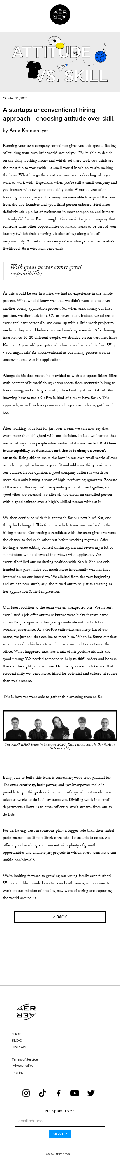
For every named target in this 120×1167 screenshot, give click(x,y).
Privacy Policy (22, 1066)
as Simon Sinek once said (48, 838)
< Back (60, 917)
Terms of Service (25, 1059)
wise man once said (46, 249)
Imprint (17, 1072)
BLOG (17, 1040)
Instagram (67, 547)
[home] (60, 14)
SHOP (16, 1034)
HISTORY (19, 1047)
